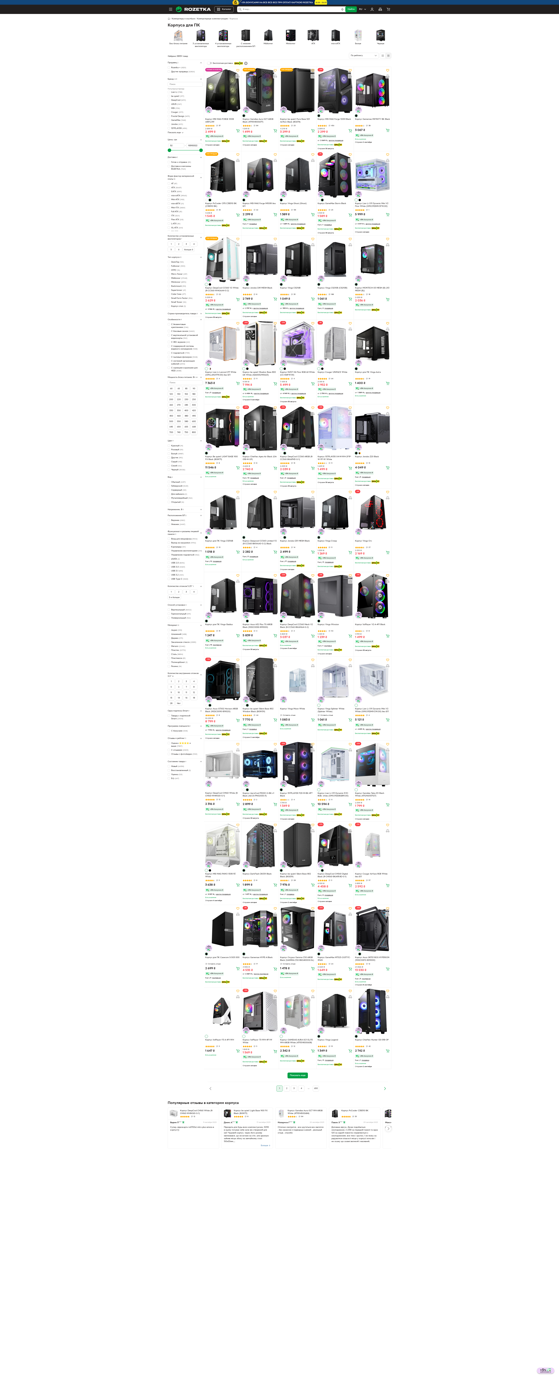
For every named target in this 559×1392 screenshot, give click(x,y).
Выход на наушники (183, 543)
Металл (178, 646)
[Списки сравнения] (380, 9)
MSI (175, 108)
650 (179, 427)
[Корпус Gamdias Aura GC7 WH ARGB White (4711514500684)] (281, 1113)
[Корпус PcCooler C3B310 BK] (335, 1113)
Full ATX (176, 212)
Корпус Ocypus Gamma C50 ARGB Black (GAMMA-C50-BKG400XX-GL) (297, 959)
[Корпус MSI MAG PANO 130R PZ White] (222, 845)
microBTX (177, 204)
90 (194, 389)
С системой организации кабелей (183, 362)
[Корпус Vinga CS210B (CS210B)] (335, 259)
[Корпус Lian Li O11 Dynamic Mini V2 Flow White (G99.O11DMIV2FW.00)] (372, 175)
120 (171, 394)
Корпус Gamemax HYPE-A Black (258, 957)
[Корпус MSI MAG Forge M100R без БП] (260, 175)
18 (194, 698)
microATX (179, 195)
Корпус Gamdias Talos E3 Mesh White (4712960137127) (369, 794)
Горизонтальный (181, 614)
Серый (176, 462)
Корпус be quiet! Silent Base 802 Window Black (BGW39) (258, 710)
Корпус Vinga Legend (328, 1040)
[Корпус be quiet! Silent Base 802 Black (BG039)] (297, 845)
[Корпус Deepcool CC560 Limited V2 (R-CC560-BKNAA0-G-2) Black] (260, 512)
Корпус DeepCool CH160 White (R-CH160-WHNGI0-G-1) (221, 794)
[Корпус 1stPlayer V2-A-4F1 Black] (372, 596)
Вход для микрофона (184, 539)
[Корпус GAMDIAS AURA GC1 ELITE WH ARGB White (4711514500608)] (297, 1011)
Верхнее (178, 520)
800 (194, 432)
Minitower (178, 282)
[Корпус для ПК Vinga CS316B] (222, 512)
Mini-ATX (177, 200)
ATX (176, 187)
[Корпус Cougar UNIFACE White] (335, 343)
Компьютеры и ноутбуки (183, 19)
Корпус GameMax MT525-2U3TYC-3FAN (334, 959)
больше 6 (188, 250)
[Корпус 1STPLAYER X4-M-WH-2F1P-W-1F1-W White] (335, 428)
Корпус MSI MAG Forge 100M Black (334, 119)
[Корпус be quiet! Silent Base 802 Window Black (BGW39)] (260, 680)
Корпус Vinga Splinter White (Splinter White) (331, 710)
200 (171, 400)
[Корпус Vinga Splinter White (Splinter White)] (335, 680)
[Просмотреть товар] (244, 116)
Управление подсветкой (185, 555)
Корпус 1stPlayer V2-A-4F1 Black (370, 625)
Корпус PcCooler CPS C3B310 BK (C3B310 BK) (221, 205)
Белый (177, 454)
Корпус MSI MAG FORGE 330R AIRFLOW (219, 120)
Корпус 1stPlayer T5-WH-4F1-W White (257, 1041)
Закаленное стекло (183, 642)
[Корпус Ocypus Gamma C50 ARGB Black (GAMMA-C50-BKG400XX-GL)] (297, 928)
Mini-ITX (178, 208)
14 (179, 698)
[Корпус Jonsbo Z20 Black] (372, 428)
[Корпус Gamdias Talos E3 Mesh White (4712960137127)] (372, 764)
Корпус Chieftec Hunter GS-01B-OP (372, 1040)
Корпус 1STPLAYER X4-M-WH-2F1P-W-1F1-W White (334, 458)
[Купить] (238, 130)
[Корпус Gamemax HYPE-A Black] (260, 928)
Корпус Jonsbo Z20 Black (367, 457)
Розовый (177, 450)
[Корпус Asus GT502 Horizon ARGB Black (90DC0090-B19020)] (222, 680)
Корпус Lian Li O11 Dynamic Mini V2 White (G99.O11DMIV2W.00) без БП (372, 710)
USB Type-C (179, 579)
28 (171, 703)
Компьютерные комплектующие (212, 19)
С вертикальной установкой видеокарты (184, 336)
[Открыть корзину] (388, 9)
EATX (176, 192)
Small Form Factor (181, 298)
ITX (175, 216)
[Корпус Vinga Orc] (372, 512)
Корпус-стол (178, 306)
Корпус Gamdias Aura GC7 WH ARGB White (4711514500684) (305, 1112)
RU (360, 9)
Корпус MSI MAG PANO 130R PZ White (220, 875)
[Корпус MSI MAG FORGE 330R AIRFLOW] (222, 90)
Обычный (178, 482)
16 (186, 698)
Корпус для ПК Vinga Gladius (219, 625)
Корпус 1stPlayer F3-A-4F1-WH (219, 1040)
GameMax (178, 120)
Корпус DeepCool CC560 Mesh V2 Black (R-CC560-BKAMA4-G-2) (296, 626)
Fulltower (178, 266)
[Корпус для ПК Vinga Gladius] (222, 596)
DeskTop (177, 262)
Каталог (226, 9)
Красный (177, 446)
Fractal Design (180, 116)
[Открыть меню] (171, 9)
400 (186, 411)
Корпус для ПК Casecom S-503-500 (222, 957)
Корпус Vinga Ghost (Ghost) (293, 203)
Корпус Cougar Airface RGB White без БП (371, 875)
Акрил (176, 630)
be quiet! (177, 96)
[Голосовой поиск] (342, 9)
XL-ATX (177, 228)
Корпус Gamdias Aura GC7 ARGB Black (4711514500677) (258, 120)
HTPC (175, 270)
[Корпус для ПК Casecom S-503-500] (222, 928)
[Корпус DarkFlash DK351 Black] (260, 845)
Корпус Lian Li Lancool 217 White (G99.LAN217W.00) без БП (220, 373)
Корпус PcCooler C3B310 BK (354, 1111)
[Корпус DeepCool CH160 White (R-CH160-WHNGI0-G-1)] (222, 764)
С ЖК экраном (180, 342)
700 (171, 432)
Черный (178, 470)
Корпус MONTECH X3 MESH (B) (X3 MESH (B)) (372, 289)
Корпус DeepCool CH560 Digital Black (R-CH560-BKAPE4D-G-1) (333, 875)
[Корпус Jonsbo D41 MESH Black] (260, 259)
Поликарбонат (179, 662)
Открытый (177, 502)
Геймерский (179, 486)
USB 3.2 (177, 575)
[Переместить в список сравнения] (238, 76)
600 (194, 421)
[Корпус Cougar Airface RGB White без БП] (372, 845)
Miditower (179, 278)
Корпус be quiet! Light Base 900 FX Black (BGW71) (251, 1112)
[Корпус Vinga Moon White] (297, 680)
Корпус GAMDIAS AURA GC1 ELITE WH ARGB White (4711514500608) (296, 1041)
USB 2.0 (178, 563)
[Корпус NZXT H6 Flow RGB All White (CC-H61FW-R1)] (297, 343)
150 (186, 394)
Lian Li (176, 92)
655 (186, 427)
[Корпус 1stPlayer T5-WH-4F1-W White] (260, 1011)
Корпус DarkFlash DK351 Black (257, 874)
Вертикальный (181, 610)
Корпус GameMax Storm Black (332, 203)
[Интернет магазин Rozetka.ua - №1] (193, 9)
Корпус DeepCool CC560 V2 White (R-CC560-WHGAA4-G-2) (222, 289)
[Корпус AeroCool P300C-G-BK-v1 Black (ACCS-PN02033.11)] (260, 764)
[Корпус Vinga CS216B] (297, 259)
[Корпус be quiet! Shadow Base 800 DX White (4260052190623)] (260, 343)
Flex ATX (177, 220)
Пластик (178, 650)
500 (171, 421)
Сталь (177, 654)
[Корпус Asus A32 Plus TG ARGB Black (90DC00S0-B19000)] (260, 596)
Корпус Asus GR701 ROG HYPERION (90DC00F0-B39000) (372, 959)
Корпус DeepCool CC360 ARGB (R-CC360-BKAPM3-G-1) (296, 458)
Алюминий (179, 634)
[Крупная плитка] (382, 55)
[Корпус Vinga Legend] (335, 1011)
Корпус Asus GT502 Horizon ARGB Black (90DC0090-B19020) (221, 710)
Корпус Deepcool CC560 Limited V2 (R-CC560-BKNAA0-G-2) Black (260, 542)
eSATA (175, 559)
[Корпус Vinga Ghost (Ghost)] (297, 175)
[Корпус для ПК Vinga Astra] (372, 343)
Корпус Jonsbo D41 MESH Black (257, 288)
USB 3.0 (178, 567)
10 (179, 692)
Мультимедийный (181, 498)
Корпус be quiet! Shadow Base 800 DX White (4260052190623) (259, 373)
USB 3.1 (177, 571)
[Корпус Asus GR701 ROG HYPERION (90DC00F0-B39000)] (372, 928)
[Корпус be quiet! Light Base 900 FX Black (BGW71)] (227, 1113)
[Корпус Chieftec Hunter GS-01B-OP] (372, 1011)
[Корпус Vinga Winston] (335, 596)
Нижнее (178, 524)
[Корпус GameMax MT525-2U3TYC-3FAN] (335, 928)
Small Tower (178, 302)
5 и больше (174, 597)
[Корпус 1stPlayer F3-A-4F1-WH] (222, 1011)
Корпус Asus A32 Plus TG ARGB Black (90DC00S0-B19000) (257, 626)
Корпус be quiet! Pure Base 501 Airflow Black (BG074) (295, 120)
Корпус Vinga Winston (328, 625)
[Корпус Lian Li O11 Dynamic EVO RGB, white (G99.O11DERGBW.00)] (335, 764)
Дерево (177, 638)
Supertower (178, 290)
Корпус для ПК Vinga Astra (368, 372)
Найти (351, 9)
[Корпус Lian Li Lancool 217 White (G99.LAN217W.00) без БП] (222, 343)
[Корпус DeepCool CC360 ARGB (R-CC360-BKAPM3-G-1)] (297, 428)
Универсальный (181, 618)
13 (171, 698)
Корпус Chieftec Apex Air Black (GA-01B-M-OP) (260, 458)
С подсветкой (180, 353)
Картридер (178, 547)
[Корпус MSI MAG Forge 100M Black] (335, 90)
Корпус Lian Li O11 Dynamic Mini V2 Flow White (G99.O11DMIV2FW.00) (371, 205)
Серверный (178, 490)
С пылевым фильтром (184, 357)
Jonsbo (177, 124)
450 (171, 416)
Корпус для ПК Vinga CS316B (219, 541)
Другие (177, 458)
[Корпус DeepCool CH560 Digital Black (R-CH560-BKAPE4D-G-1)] (335, 845)
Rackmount (178, 286)
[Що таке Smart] (245, 63)
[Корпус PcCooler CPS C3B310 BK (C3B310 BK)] (222, 175)
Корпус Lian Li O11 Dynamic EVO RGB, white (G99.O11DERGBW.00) (333, 794)
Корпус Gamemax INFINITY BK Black (372, 119)
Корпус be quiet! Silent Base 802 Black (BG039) (295, 875)
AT (174, 184)
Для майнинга (179, 494)
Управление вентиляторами (186, 551)
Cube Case (178, 294)
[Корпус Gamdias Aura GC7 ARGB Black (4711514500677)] (260, 90)
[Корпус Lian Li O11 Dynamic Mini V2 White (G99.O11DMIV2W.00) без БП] (372, 680)
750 (186, 432)
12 (194, 692)
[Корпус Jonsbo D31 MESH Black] (297, 512)
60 (171, 389)
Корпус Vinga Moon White (292, 709)
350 (179, 411)
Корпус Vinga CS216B (290, 288)
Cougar (177, 112)
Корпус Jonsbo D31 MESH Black (295, 541)
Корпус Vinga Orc (363, 541)
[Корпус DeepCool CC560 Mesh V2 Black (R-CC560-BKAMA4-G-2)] (297, 596)
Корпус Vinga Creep (327, 541)
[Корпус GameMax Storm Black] (335, 175)
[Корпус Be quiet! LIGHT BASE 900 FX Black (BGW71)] (222, 428)
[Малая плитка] (388, 55)
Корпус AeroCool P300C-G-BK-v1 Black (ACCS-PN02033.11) (258, 794)
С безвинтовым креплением (179, 326)
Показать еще (174, 133)
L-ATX (175, 224)
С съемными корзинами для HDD (184, 369)
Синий (176, 466)
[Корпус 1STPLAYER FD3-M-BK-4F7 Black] (297, 764)
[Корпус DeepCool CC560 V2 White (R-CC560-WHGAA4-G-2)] (222, 259)
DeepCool (178, 100)
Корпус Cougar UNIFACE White (332, 372)
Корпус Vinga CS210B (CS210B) (332, 288)
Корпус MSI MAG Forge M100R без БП (259, 205)
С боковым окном (183, 331)
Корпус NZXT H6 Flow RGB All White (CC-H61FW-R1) (297, 373)
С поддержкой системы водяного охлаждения (184, 347)
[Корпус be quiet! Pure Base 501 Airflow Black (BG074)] (297, 90)
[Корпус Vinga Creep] (335, 512)
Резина (176, 666)
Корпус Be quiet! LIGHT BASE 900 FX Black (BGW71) (221, 458)
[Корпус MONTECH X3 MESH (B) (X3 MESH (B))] (372, 259)
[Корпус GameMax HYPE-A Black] (389, 1113)
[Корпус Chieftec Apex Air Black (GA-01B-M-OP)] (260, 428)
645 (171, 427)
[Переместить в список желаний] (238, 70)
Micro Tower (179, 274)
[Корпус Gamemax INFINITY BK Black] (372, 90)
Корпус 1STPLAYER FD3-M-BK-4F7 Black (296, 794)
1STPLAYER (179, 128)
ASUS (176, 104)
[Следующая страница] (385, 1088)
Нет (179, 703)
